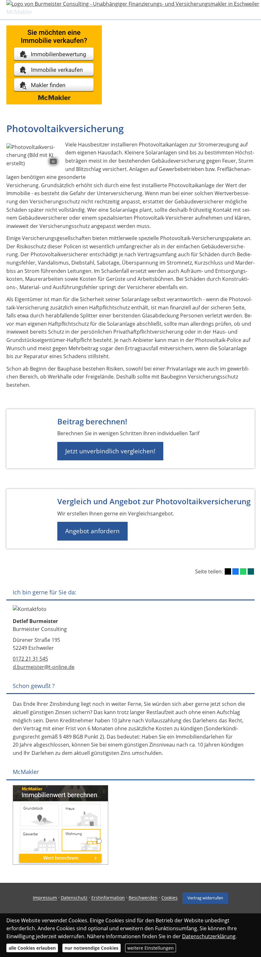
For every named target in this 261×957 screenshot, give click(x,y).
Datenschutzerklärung (209, 936)
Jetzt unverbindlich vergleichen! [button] (110, 451)
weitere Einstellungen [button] (150, 948)
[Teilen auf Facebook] (235, 571)
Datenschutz (74, 898)
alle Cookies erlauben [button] (32, 948)
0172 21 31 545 (30, 658)
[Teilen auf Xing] (251, 571)
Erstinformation (108, 898)
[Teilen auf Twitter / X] (228, 571)
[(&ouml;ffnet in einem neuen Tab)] (54, 102)
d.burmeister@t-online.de (43, 666)
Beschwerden (143, 898)
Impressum (45, 898)
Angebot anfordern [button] (92, 531)
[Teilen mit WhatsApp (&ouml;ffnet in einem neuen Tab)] (243, 571)
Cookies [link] (169, 898)
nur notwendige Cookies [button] (91, 948)
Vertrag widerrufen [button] (205, 898)
